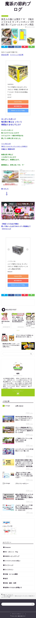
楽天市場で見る (18, 106)
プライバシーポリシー (16, 613)
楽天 (6, 578)
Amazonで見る (18, 101)
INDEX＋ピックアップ (12, 556)
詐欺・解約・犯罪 (10, 583)
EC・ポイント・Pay (11, 552)
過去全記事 (5, 54)
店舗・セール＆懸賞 (11, 574)
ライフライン (9, 569)
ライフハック (9, 565)
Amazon (8, 547)
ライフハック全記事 (16, 54)
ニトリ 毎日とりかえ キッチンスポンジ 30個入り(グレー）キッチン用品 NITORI (18, 266)
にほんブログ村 (7, 526)
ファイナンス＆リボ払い (12, 560)
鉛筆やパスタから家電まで (13, 587)
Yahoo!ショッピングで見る (18, 110)
